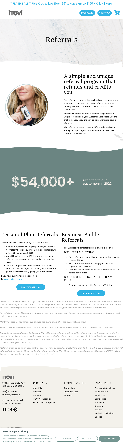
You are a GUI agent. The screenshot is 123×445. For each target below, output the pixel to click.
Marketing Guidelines (104, 413)
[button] (87, 13)
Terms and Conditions (105, 388)
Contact (37, 392)
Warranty (99, 402)
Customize (65, 438)
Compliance (100, 399)
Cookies (98, 417)
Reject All (87, 438)
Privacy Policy (101, 392)
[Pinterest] (15, 409)
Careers (37, 395)
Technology (69, 388)
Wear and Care (71, 392)
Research (68, 395)
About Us (37, 388)
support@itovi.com (13, 279)
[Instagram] (10, 409)
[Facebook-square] (4, 409)
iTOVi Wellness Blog (42, 399)
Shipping (99, 406)
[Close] (121, 429)
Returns (98, 410)
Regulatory (100, 395)
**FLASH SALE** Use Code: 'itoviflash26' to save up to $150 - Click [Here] (62, 4)
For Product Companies (44, 402)
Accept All (109, 438)
